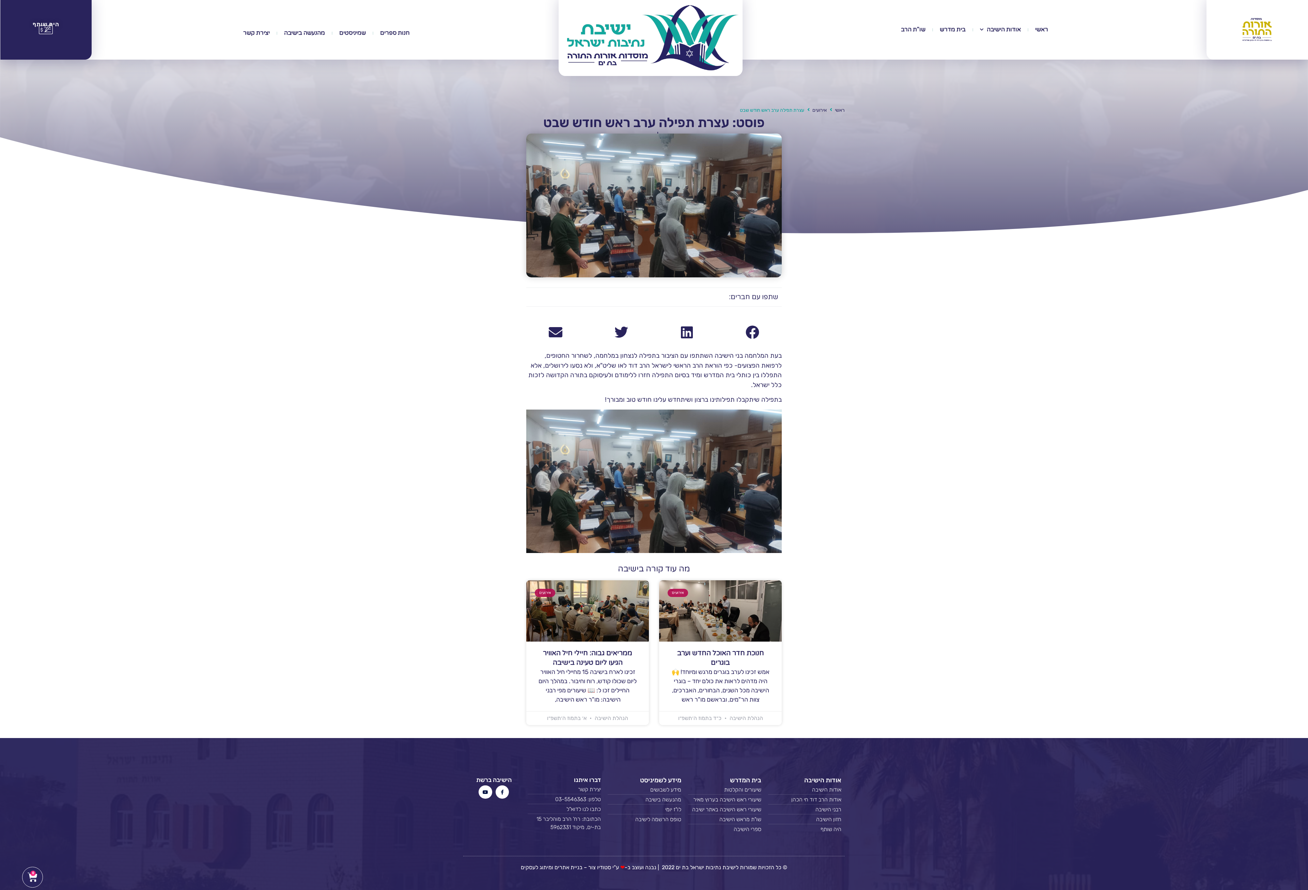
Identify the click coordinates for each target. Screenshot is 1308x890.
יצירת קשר (256, 32)
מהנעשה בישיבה (304, 32)
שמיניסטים (352, 32)
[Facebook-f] (502, 792)
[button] (752, 332)
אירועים (819, 110)
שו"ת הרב (913, 29)
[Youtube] (485, 792)
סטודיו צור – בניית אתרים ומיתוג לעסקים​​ (566, 867)
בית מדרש (953, 29)
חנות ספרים (395, 32)
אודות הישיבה (1004, 29)
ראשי (1041, 29)
